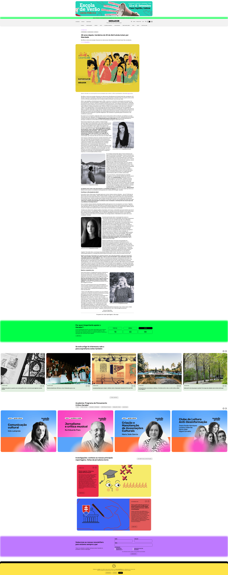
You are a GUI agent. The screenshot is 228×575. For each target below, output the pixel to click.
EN (147, 21)
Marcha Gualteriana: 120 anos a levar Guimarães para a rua (61, 388)
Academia (136, 549)
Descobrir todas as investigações (145, 458)
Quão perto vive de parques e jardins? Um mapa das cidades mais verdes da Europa (203, 388)
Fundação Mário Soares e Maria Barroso (108, 118)
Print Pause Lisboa (126, 25)
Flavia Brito (87, 42)
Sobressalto (119, 549)
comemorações (117, 177)
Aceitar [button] (120, 572)
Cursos (96, 25)
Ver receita (108, 572)
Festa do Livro (144, 25)
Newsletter (138, 21)
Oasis (138, 25)
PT (149, 21)
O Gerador (78, 21)
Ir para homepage (114, 397)
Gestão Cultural (84, 407)
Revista (83, 21)
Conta (134, 21)
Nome (116, 538)
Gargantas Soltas (138, 548)
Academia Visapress (108, 25)
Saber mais (78, 335)
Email (116, 542)
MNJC (133, 25)
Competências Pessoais (106, 407)
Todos (77, 407)
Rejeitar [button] (115, 572)
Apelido (136, 538)
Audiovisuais (125, 407)
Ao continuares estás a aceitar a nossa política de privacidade (133, 551)
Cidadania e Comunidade (94, 407)
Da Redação (119, 548)
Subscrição (88, 21)
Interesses (117, 547)
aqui (129, 93)
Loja (143, 21)
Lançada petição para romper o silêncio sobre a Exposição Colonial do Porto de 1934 (113, 388)
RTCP (101, 25)
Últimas (82, 25)
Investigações (89, 25)
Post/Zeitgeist (117, 25)
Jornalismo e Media (117, 407)
